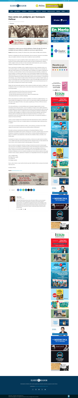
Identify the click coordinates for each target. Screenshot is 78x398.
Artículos (12, 14)
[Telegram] (34, 190)
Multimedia (17, 11)
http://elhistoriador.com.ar (20, 198)
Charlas (58, 11)
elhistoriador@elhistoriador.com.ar (41, 386)
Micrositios (31, 11)
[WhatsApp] (23, 190)
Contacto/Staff (51, 11)
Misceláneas (17, 14)
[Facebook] (61, 1)
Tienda (63, 11)
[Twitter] (67, 1)
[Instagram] (63, 1)
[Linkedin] (26, 190)
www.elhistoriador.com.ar (17, 170)
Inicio (12, 11)
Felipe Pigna (12, 23)
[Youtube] (68, 1)
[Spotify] (65, 1)
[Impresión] (31, 190)
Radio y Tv (38, 11)
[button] (68, 11)
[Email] (28, 190)
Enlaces (44, 11)
